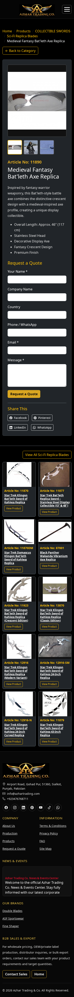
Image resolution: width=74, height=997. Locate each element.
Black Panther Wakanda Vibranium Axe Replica (54, 556)
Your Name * (18, 271)
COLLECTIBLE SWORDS (52, 31)
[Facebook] (6, 807)
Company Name (20, 289)
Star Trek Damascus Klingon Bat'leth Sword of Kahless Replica (17, 558)
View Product (13, 508)
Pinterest (44, 418)
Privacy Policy (48, 833)
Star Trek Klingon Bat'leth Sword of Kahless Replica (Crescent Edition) (16, 615)
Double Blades (12, 911)
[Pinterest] (32, 807)
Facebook (20, 418)
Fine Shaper (10, 926)
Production (9, 833)
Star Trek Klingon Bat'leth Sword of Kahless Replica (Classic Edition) (51, 615)
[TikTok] (49, 807)
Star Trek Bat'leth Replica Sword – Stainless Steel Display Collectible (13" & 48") (55, 500)
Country (14, 307)
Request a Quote (24, 394)
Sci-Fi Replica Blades (22, 36)
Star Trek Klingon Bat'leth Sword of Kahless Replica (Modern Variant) (16, 672)
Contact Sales (16, 974)
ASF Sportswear (13, 918)
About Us (8, 826)
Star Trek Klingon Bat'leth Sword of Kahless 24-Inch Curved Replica (16, 730)
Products (23, 31)
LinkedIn (19, 427)
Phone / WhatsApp (22, 324)
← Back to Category (20, 50)
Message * (16, 360)
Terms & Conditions (52, 826)
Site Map (45, 849)
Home (7, 31)
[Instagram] (14, 807)
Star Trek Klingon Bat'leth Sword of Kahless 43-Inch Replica (51, 730)
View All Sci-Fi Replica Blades (47, 454)
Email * (13, 342)
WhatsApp (44, 427)
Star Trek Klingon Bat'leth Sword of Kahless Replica (16, 498)
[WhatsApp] (58, 807)
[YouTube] (40, 807)
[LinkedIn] (23, 807)
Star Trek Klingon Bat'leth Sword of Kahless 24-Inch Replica (51, 672)
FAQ (42, 841)
